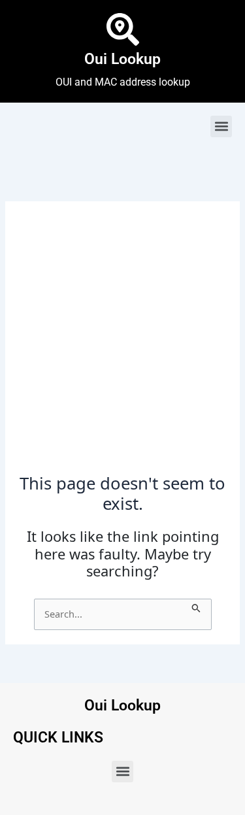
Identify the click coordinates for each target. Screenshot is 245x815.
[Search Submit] (196, 606)
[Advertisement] (122, 344)
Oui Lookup (122, 59)
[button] (221, 126)
